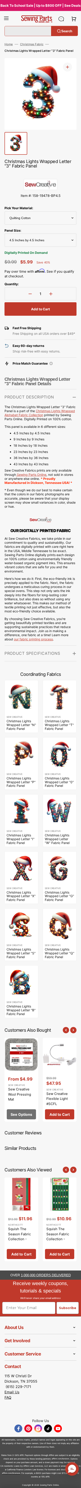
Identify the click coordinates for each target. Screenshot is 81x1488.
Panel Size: (12, 230)
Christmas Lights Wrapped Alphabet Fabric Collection (39, 413)
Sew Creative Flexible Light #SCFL (57, 1099)
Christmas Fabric (31, 44)
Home (8, 44)
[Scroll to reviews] (40, 174)
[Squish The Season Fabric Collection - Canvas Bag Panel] (21, 1219)
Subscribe (67, 1308)
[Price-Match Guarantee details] (51, 363)
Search (66, 31)
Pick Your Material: (18, 208)
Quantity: (11, 284)
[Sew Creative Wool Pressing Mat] (21, 1080)
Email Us (11, 1392)
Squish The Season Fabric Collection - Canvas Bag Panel (19, 1239)
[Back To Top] (74, 1481)
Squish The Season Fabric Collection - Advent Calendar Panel (59, 1239)
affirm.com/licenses (11, 1473)
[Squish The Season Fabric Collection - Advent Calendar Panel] (59, 1219)
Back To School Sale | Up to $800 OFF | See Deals (40, 5)
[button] (6, 19)
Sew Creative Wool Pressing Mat (19, 1094)
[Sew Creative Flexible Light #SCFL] (59, 1080)
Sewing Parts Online (31, 474)
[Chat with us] (61, 19)
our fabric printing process (33, 639)
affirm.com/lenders (60, 1459)
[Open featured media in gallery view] (67, 67)
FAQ (7, 1397)
